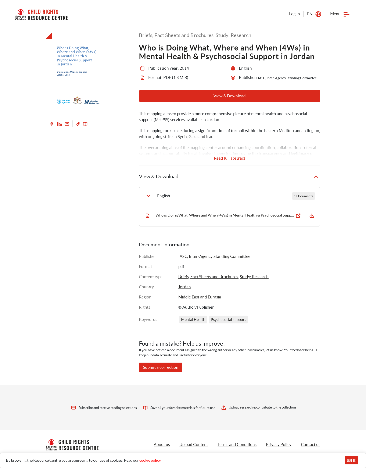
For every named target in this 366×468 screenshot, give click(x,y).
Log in (294, 14)
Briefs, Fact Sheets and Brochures (208, 277)
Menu (335, 14)
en (309, 14)
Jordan (184, 287)
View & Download (230, 96)
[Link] (78, 123)
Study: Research (254, 277)
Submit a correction (160, 367)
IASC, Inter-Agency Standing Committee (214, 256)
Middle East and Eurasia (199, 297)
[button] (193, 445)
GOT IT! (351, 460)
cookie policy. (150, 460)
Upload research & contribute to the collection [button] (262, 407)
